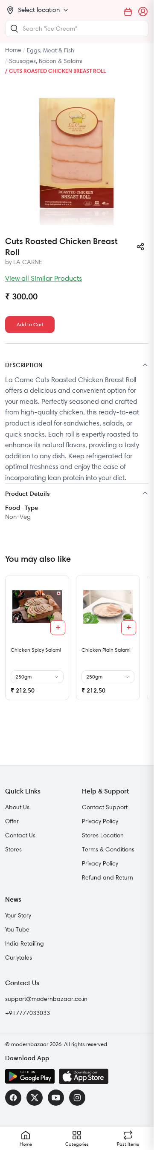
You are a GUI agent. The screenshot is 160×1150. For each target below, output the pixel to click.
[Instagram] (77, 1098)
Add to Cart (30, 324)
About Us (17, 807)
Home (13, 50)
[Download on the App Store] (83, 1076)
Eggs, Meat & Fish (50, 50)
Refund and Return (107, 877)
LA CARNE (27, 262)
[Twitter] (34, 1098)
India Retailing (24, 943)
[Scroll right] (140, 641)
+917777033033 (27, 1013)
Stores (13, 849)
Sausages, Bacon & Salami (45, 61)
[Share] (140, 247)
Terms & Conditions (108, 849)
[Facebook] (13, 1098)
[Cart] (128, 12)
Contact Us (20, 835)
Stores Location (103, 835)
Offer (12, 821)
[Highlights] (76, 494)
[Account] (143, 12)
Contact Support (105, 807)
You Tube (17, 929)
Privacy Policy (100, 821)
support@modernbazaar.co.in (46, 999)
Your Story (18, 915)
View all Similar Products (43, 278)
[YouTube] (56, 1098)
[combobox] (77, 28)
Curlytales (18, 957)
